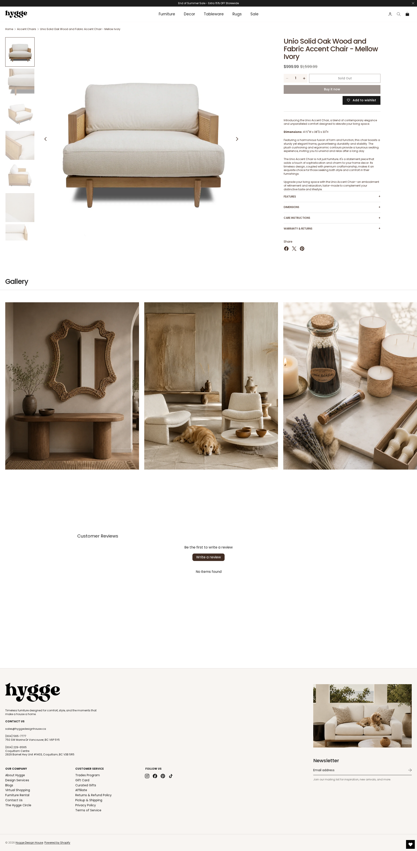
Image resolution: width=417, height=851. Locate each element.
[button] (399, 14)
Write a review (208, 557)
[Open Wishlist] (410, 844)
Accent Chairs (26, 29)
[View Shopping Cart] (407, 14)
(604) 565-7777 (15, 736)
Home (9, 29)
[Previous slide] (45, 139)
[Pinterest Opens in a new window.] (302, 248)
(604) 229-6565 (16, 747)
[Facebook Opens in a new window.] (286, 248)
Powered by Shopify (57, 842)
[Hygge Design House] (32, 692)
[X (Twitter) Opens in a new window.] (294, 248)
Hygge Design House (29, 842)
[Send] (410, 770)
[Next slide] (237, 139)
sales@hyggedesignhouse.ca (25, 729)
